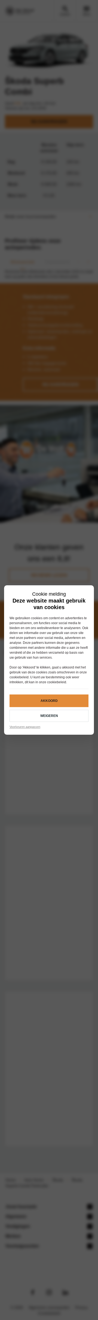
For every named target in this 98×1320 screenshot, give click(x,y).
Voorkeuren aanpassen (25, 726)
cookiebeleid (19, 677)
